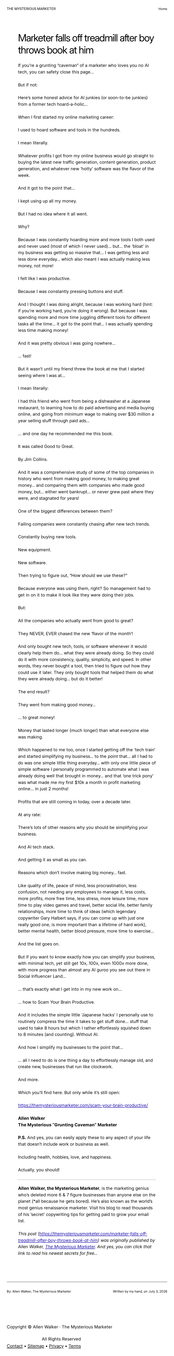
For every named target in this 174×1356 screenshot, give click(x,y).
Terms (75, 1346)
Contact (15, 1346)
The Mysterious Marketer (70, 1246)
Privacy (56, 1346)
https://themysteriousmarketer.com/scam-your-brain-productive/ (83, 1105)
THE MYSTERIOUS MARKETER (31, 9)
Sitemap (36, 1346)
